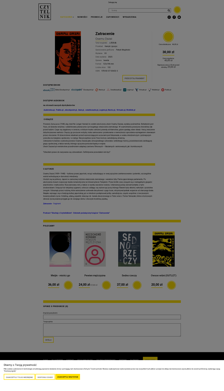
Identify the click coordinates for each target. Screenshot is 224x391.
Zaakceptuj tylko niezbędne (19, 377)
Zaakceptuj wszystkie (67, 377)
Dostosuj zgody (45, 377)
